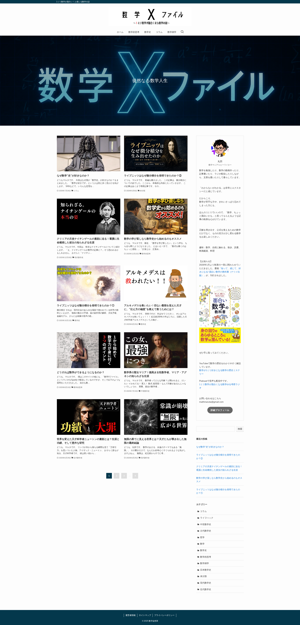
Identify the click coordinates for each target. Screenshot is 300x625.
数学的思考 (205, 557)
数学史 (203, 550)
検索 (240, 429)
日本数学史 (205, 570)
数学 (202, 543)
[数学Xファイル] (150, 16)
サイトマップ (145, 615)
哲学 (202, 537)
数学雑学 (204, 563)
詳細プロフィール (220, 410)
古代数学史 (205, 531)
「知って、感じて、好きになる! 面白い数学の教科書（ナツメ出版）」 (220, 272)
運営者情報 (130, 615)
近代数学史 (205, 589)
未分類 (203, 576)
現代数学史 (205, 583)
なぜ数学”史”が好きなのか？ (210, 447)
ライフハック (206, 518)
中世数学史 (205, 524)
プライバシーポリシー (164, 615)
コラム (203, 511)
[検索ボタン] (182, 32)
